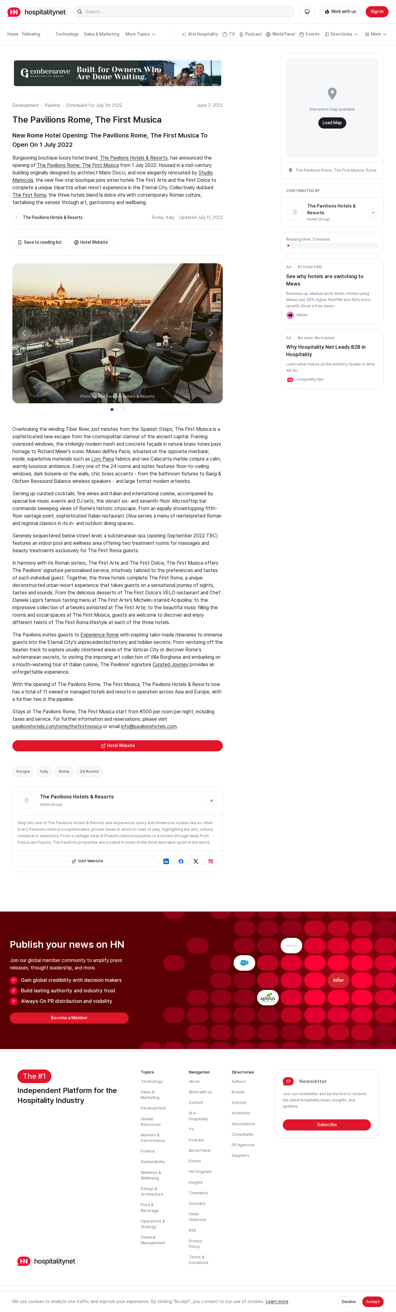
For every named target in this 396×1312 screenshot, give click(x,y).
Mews (302, 315)
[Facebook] (181, 861)
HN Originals (200, 1171)
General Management (153, 1240)
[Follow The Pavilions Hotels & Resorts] (211, 800)
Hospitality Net (310, 379)
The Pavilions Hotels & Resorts (134, 158)
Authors (239, 1081)
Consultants (242, 1134)
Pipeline (52, 105)
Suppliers (240, 1155)
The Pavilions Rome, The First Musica (78, 165)
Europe (23, 771)
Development (25, 105)
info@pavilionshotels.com (149, 726)
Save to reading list (43, 242)
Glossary (197, 1203)
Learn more (277, 1301)
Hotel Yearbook (198, 1217)
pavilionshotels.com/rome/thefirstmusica (57, 726)
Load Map (332, 122)
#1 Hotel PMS (310, 267)
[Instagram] (210, 861)
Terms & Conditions (199, 1260)
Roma (157, 217)
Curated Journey (170, 664)
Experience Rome (99, 635)
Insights (196, 1182)
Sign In (377, 11)
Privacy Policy (195, 1244)
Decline (349, 1301)
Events (313, 34)
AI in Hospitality (203, 34)
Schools (239, 1102)
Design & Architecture (152, 1191)
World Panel (283, 34)
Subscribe (327, 1124)
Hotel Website (94, 242)
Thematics (198, 1193)
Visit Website (90, 861)
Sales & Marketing (101, 34)
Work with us (343, 11)
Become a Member (69, 1017)
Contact (196, 1102)
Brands (238, 1092)
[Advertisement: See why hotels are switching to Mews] (290, 315)
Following (31, 34)
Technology (67, 34)
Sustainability (153, 1161)
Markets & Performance (153, 1138)
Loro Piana (102, 459)
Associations (243, 1124)
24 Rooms (89, 771)
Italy (170, 217)
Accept (373, 1301)
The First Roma (29, 195)
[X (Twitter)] (196, 861)
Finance (148, 1151)
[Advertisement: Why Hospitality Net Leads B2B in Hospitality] (290, 380)
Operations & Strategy (153, 1224)
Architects (241, 1113)
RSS (192, 1230)
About (194, 1081)
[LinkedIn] (166, 861)
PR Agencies (243, 1145)
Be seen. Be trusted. (316, 337)
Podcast (253, 34)
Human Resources (151, 1122)
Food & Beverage (150, 1207)
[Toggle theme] (307, 11)
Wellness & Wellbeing (151, 1175)
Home (13, 34)
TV (232, 34)
